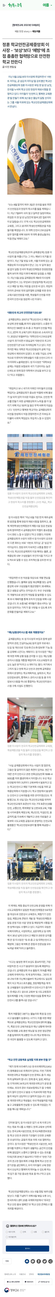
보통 (35, 1232)
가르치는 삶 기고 (45, 1282)
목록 (7, 1261)
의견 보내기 (30, 1282)
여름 (46, 5)
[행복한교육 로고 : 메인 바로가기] (15, 5)
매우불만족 (12, 1237)
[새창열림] (27, 1261)
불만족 (47, 1232)
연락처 (31, 1274)
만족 (24, 1232)
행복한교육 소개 (10, 1274)
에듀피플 (36, 31)
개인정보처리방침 (43, 1274)
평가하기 (27, 1248)
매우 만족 (12, 1232)
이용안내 (22, 1274)
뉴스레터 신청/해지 (14, 1282)
